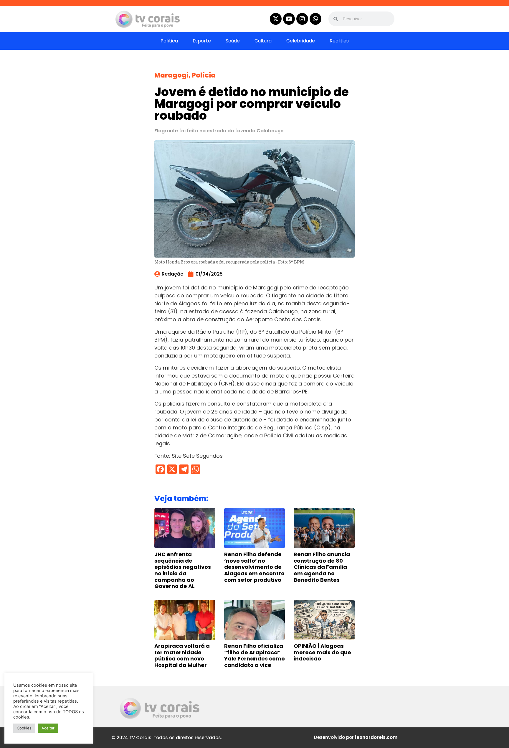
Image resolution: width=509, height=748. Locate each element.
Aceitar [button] (48, 728)
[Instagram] (302, 19)
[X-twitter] (276, 19)
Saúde (233, 40)
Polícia (204, 75)
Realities (339, 40)
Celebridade (300, 40)
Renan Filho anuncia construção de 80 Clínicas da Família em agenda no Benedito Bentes (322, 567)
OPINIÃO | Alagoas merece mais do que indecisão (322, 652)
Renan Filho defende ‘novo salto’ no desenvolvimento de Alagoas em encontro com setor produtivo (254, 567)
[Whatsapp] (315, 19)
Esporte (202, 40)
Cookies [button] (24, 728)
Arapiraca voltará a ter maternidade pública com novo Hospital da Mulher (182, 655)
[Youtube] (289, 19)
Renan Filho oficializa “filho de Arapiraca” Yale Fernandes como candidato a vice (254, 655)
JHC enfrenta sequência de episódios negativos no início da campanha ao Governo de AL (182, 570)
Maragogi (171, 75)
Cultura (263, 40)
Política (169, 40)
